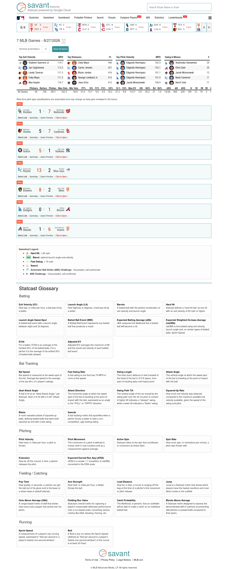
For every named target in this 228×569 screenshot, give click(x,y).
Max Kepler (34, 82)
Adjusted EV (74, 341)
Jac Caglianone (36, 67)
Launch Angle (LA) (78, 304)
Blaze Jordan (84, 72)
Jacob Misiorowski (135, 82)
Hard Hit (35, 253)
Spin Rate (171, 439)
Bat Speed (24, 371)
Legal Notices (125, 559)
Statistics (159, 17)
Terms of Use (92, 559)
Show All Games (60, 49)
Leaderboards (178, 17)
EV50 (21, 341)
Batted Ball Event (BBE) (80, 319)
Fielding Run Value (78, 500)
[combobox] (179, 7)
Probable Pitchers (83, 17)
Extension (24, 457)
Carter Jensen (85, 67)
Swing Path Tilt (125, 390)
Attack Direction (76, 390)
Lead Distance (124, 481)
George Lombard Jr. (88, 77)
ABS (148, 17)
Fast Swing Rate (76, 371)
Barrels (121, 304)
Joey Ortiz (83, 82)
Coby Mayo (34, 77)
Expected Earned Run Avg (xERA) (86, 457)
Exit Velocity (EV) (28, 304)
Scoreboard (64, 17)
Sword (34, 265)
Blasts (22, 412)
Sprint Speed (26, 530)
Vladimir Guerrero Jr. (39, 62)
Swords (72, 412)
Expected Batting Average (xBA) (134, 319)
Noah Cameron (182, 77)
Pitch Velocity (26, 439)
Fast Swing (37, 261)
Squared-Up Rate (175, 390)
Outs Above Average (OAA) (33, 500)
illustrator (34, 17)
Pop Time (24, 481)
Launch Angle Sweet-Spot (33, 319)
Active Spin (123, 439)
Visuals (112, 17)
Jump (169, 481)
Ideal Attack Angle (28, 390)
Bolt (70, 530)
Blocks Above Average (178, 500)
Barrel (36, 257)
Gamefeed (48, 17)
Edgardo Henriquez (135, 62)
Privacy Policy (108, 559)
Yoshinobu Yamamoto (186, 62)
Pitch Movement (76, 439)
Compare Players (128, 17)
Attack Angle (173, 371)
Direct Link (22, 117)
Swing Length (124, 371)
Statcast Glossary (38, 288)
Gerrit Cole (180, 82)
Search (100, 17)
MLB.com (138, 559)
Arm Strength (75, 481)
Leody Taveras (36, 72)
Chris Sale (180, 67)
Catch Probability (126, 500)
